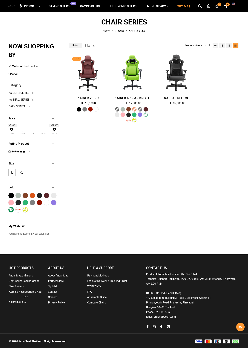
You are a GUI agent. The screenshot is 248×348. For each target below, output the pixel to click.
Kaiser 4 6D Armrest (132, 98)
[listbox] (88, 110)
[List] (215, 45)
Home (106, 30)
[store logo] (11, 6)
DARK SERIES (20, 106)
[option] (79, 109)
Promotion (32, 6)
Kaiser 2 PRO (88, 98)
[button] (234, 6)
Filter (75, 45)
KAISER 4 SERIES (22, 92)
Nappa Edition (176, 98)
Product (120, 30)
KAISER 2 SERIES (22, 99)
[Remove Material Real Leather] (10, 66)
